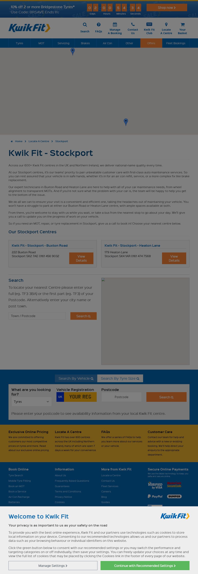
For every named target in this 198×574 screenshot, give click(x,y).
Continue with (144, 566)
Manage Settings (52, 566)
